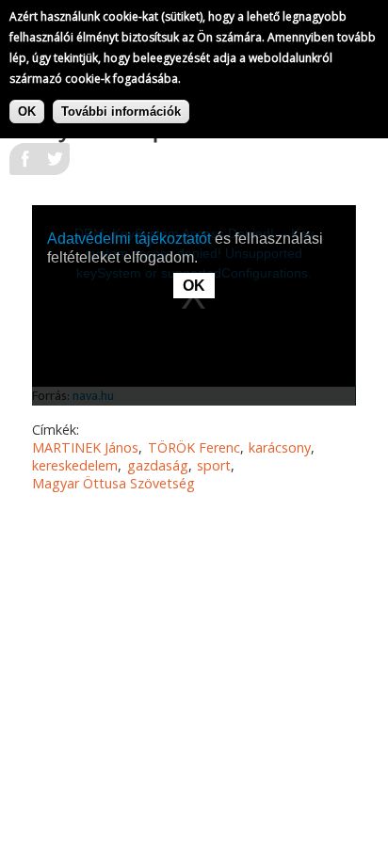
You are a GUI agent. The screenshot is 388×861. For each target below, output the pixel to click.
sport (214, 465)
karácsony (280, 447)
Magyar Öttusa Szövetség (113, 483)
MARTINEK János (85, 447)
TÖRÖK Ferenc (194, 447)
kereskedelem (75, 465)
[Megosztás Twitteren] (55, 164)
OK (27, 111)
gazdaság (157, 465)
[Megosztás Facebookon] (24, 164)
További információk (121, 111)
